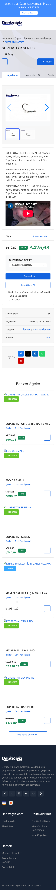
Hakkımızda (8, 821)
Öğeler (18, 38)
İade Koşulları (39, 835)
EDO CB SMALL (15, 480)
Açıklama (12, 75)
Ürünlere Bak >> (28, 13)
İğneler (27, 38)
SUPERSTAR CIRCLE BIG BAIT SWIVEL (29, 423)
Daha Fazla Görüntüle (26, 734)
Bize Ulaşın (8, 826)
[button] (47, 107)
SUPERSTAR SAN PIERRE (21, 707)
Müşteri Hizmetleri (12, 853)
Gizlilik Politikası (41, 821)
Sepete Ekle (29, 276)
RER (48, 337)
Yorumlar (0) (33, 75)
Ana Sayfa (7, 38)
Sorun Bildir (8, 867)
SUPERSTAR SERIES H (19, 536)
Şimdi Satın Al (28, 285)
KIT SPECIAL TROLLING (20, 650)
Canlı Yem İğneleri (42, 38)
